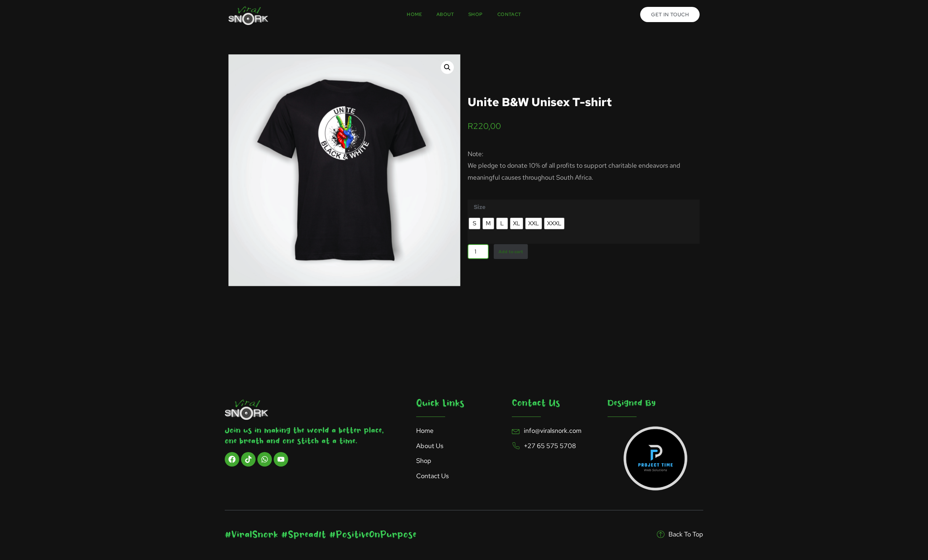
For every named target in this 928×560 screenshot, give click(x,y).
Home (414, 14)
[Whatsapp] (264, 459)
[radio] (474, 223)
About (445, 14)
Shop (475, 14)
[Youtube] (281, 459)
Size (479, 207)
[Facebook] (232, 459)
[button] (447, 67)
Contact (509, 14)
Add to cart (510, 252)
